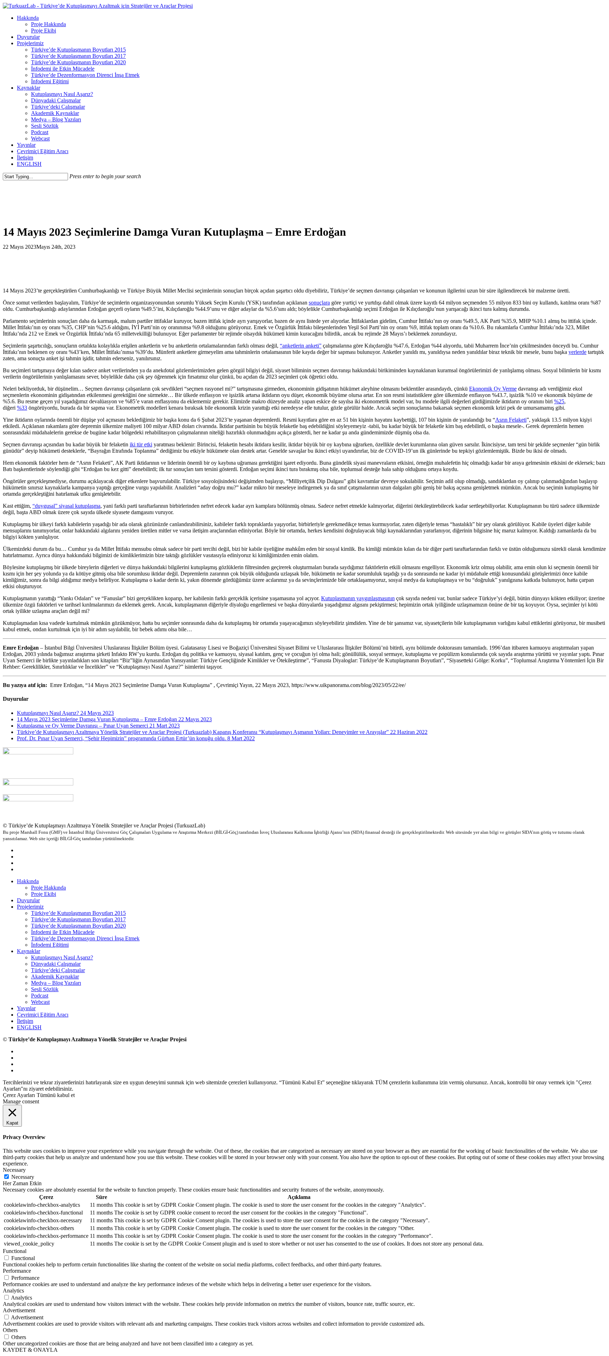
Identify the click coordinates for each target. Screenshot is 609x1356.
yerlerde (577, 352)
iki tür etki (141, 444)
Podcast (39, 996)
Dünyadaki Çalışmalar (56, 964)
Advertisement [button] (19, 1310)
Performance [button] (17, 1271)
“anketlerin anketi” (300, 346)
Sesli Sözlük (45, 989)
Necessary (22, 1177)
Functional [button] (14, 1251)
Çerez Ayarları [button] (19, 1095)
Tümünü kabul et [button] (56, 1095)
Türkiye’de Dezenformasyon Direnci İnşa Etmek (85, 938)
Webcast (40, 1002)
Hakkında (28, 881)
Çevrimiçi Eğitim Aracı (42, 1015)
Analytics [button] (13, 1291)
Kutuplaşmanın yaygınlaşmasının (358, 598)
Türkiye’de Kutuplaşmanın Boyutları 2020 (78, 926)
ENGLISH (29, 1027)
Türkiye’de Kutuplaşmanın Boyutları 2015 (78, 913)
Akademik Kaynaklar (55, 977)
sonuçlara (319, 303)
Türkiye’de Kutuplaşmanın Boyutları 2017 (78, 919)
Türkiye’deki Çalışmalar (58, 970)
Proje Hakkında (48, 888)
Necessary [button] (14, 1170)
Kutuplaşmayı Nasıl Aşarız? (62, 957)
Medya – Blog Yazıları (56, 983)
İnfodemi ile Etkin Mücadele (62, 932)
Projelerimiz (30, 907)
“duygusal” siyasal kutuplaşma (66, 506)
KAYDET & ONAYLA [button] (30, 1350)
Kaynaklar (28, 951)
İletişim (25, 1021)
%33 (22, 408)
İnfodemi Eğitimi (50, 945)
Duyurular (28, 900)
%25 (559, 401)
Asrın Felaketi (511, 420)
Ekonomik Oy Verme (493, 389)
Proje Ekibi (43, 894)
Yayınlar (26, 1008)
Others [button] (10, 1330)
